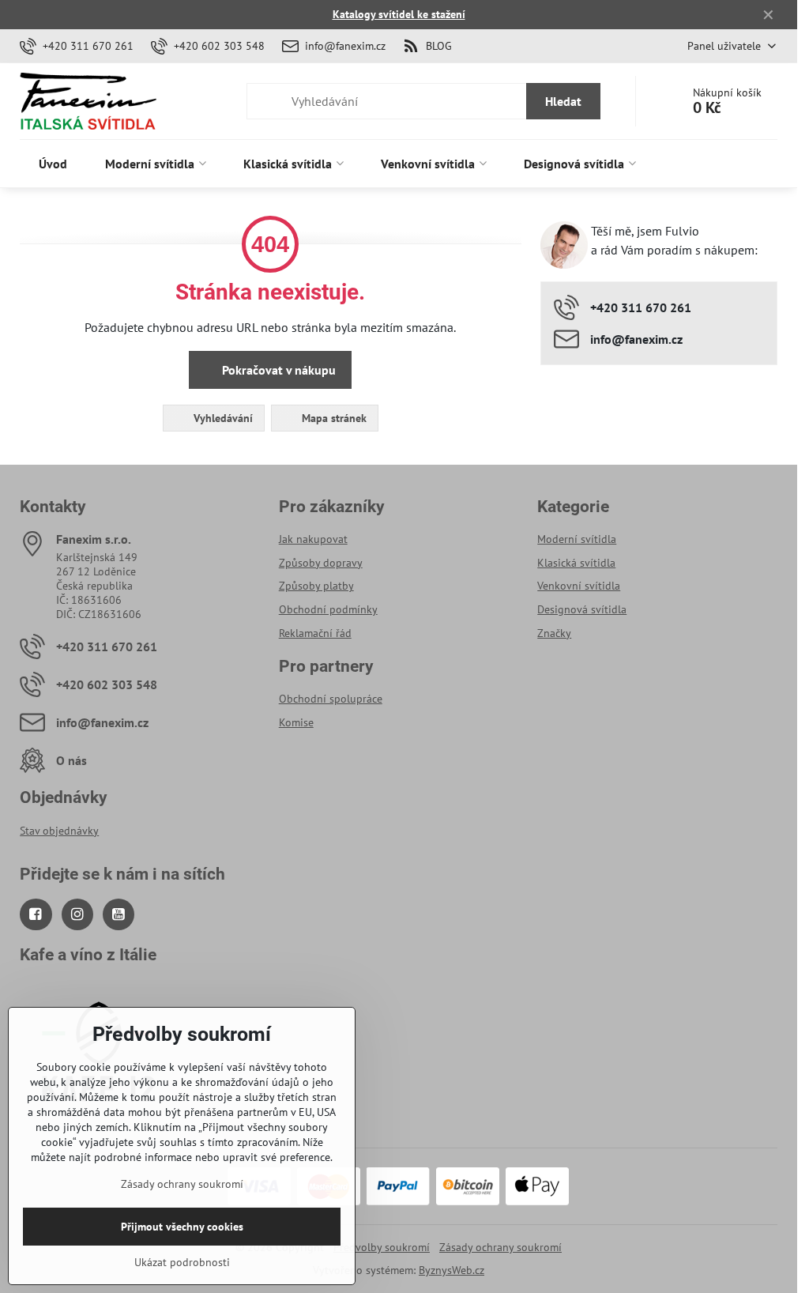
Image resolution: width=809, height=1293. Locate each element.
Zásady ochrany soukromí (500, 1247)
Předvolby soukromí (381, 1247)
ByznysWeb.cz (451, 1270)
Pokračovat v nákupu (277, 370)
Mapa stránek (333, 418)
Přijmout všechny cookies (182, 1226)
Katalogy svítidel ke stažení (399, 14)
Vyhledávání (221, 418)
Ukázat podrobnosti (182, 1262)
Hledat (563, 101)
